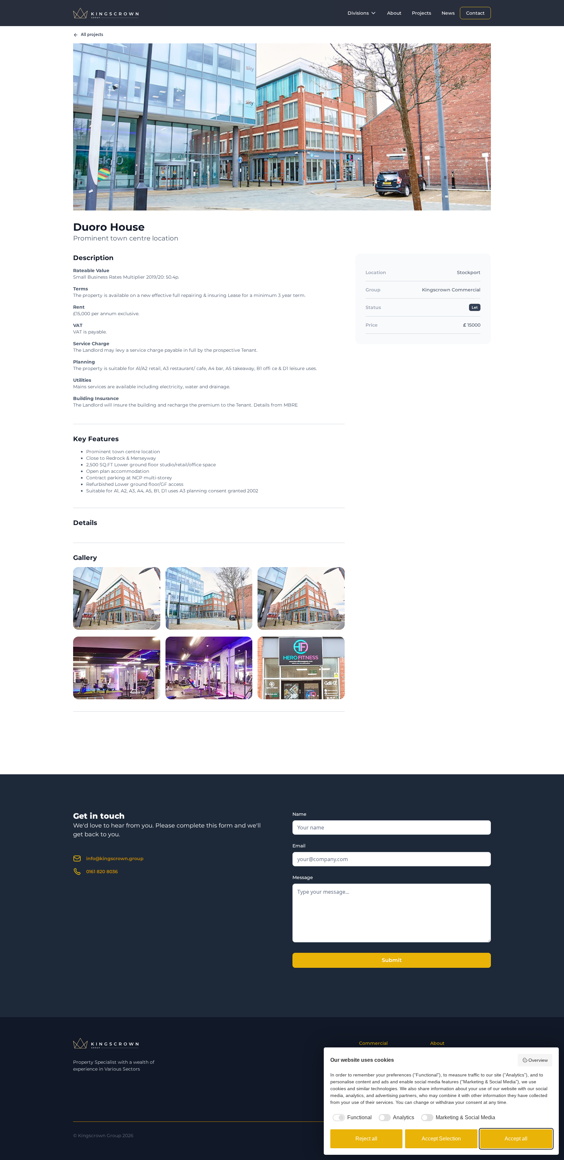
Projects (421, 13)
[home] (105, 13)
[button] (362, 13)
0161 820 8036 (102, 871)
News (448, 13)
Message (302, 877)
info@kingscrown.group (115, 858)
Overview (538, 1060)
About (394, 13)
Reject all (366, 1138)
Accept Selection (441, 1138)
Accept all (516, 1138)
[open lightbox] (116, 598)
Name (299, 814)
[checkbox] (351, 1117)
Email (299, 846)
